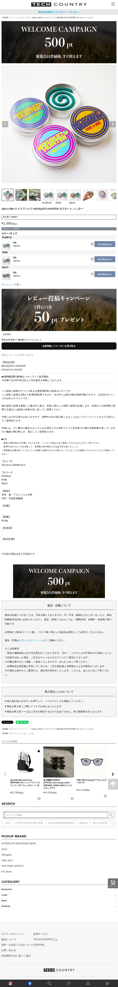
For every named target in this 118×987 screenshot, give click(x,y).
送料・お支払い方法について (17, 944)
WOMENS (6, 906)
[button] (5, 774)
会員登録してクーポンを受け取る (59, 346)
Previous (5, 124)
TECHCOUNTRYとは (45, 939)
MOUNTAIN (7, 889)
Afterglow (7, 854)
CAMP (4, 895)
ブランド (14, 18)
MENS (4, 901)
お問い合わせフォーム (31, 640)
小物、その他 (28, 733)
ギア (18, 729)
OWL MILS (7, 860)
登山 (12, 729)
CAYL (5, 849)
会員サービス (40, 934)
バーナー (26, 729)
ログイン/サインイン (12, 934)
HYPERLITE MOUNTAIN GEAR (19, 843)
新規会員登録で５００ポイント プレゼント (59, 12)
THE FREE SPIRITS (13, 866)
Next (113, 124)
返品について (8, 939)
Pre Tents (7, 871)
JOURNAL (39, 944)
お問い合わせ (8, 950)
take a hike (25, 18)
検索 (111, 815)
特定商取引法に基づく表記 (16, 955)
